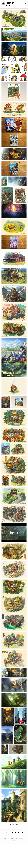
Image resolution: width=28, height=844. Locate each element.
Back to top (14, 836)
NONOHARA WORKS (7, 4)
